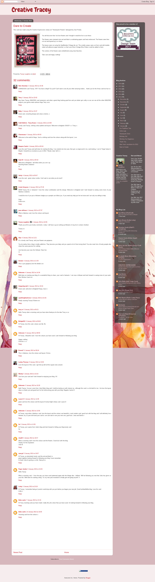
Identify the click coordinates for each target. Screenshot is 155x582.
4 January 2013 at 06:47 (30, 175)
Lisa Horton (122, 274)
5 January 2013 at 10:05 (36, 362)
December (123, 99)
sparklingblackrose (24, 298)
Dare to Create (124, 147)
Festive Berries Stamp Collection (127, 299)
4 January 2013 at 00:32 (31, 160)
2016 (120, 89)
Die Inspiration (122, 276)
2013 (120, 97)
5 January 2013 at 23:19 (30, 486)
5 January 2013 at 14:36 (28, 424)
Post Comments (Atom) (66, 559)
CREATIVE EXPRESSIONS (127, 265)
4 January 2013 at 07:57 (35, 210)
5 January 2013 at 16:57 (30, 438)
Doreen (20, 261)
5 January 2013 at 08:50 (32, 333)
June (121, 115)
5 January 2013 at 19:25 (35, 469)
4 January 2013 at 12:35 (31, 261)
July (121, 112)
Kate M (20, 160)
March (122, 120)
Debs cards (22, 500)
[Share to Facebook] (47, 74)
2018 (120, 83)
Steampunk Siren (125, 134)
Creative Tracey (31, 10)
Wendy (20, 374)
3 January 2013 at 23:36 (35, 86)
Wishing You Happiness (127, 139)
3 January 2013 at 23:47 (29, 111)
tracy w (20, 309)
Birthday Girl (123, 136)
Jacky (20, 175)
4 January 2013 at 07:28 (36, 187)
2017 (120, 86)
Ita (19, 424)
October (122, 104)
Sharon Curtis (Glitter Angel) (127, 238)
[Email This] (41, 74)
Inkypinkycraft (23, 286)
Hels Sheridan (23, 86)
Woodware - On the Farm (125, 317)
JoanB (20, 438)
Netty (20, 111)
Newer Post (17, 552)
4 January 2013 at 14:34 (32, 272)
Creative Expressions (124, 259)
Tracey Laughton (23, 222)
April (121, 118)
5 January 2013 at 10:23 (31, 374)
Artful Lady (123, 131)
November (123, 102)
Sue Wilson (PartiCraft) (125, 213)
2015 (120, 91)
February (123, 123)
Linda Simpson (23, 187)
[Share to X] (45, 74)
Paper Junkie (22, 469)
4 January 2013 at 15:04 (35, 286)
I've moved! (121, 240)
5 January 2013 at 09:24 (31, 350)
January (122, 126)
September (123, 107)
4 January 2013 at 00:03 (33, 134)
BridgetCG (21, 321)
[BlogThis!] (43, 74)
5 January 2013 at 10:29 (32, 385)
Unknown (21, 272)
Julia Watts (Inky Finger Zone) (128, 281)
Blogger (88, 578)
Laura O (21, 399)
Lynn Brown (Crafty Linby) (126, 220)
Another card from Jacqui (125, 292)
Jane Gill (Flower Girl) (125, 290)
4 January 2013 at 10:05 (39, 222)
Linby (20, 486)
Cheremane (22, 134)
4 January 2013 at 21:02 (39, 298)
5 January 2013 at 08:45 (33, 321)
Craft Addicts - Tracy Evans (27, 123)
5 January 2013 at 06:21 (31, 309)
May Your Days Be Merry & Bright (127, 214)
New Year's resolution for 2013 (129, 144)
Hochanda (121, 305)
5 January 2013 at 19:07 (31, 453)
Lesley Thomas (23, 362)
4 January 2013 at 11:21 (29, 237)
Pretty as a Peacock (124, 222)
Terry (20, 97)
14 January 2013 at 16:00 (34, 512)
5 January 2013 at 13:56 (32, 410)
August (122, 110)
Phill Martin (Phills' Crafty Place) (129, 297)
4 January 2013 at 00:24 (36, 146)
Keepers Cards (23, 146)
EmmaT (21, 350)
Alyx (19, 237)
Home (66, 552)
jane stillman (22, 210)
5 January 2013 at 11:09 (31, 399)
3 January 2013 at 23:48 (44, 123)
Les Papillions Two (125, 128)
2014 (120, 94)
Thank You (123, 142)
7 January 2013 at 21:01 (33, 500)
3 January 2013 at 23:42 (29, 97)
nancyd (20, 453)
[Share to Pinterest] (49, 74)
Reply (20, 91)
